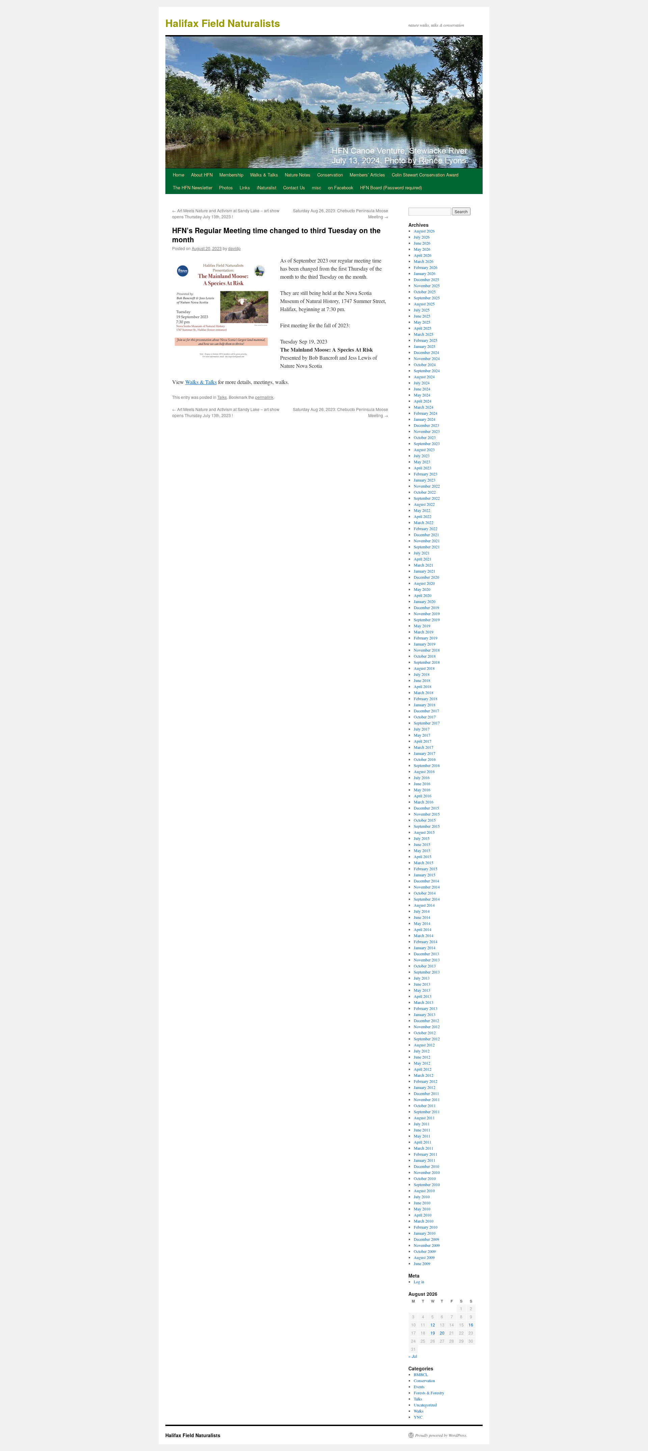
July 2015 (422, 838)
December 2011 (426, 1093)
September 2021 (427, 546)
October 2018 (425, 656)
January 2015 (424, 874)
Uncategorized (425, 1404)
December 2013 (426, 953)
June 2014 (422, 917)
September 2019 (427, 619)
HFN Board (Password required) (391, 187)
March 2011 (423, 1148)
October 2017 (425, 716)
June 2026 (422, 243)
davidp (234, 248)
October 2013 (425, 965)
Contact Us (294, 187)
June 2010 (422, 1202)
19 (432, 1333)
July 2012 (422, 1050)
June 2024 (422, 388)
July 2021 (422, 552)
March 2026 (423, 261)
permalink (264, 397)
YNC (418, 1417)
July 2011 (422, 1123)
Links (245, 187)
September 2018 (427, 662)
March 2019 (423, 631)
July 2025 (422, 309)
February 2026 (425, 267)
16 (470, 1324)
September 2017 (427, 723)
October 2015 (425, 820)
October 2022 (425, 492)
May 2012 (422, 1063)
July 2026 (422, 237)
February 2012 (425, 1081)
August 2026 (424, 231)
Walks (419, 1411)
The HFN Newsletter (192, 187)
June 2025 (422, 316)
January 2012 (424, 1087)
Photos (226, 187)
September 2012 (427, 1038)
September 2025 (427, 297)
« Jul (412, 1356)
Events (419, 1386)
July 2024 (422, 382)
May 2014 (422, 923)
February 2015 (425, 868)
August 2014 (424, 905)
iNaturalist (266, 187)
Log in (419, 1281)
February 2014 (425, 941)
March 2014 (423, 935)
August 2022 (424, 504)
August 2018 (424, 668)
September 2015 (427, 826)
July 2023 (422, 455)
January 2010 (424, 1233)
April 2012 (422, 1069)
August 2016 (424, 771)
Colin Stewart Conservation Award (425, 174)
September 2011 (427, 1111)
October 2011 (425, 1105)
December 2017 (426, 710)
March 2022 (423, 522)
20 (442, 1333)
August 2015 (424, 832)
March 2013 (423, 1002)
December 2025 (426, 279)
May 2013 (422, 990)
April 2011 (422, 1142)
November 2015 (427, 814)
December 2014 (426, 880)
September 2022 (427, 498)
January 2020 (424, 601)
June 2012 (422, 1057)
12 (432, 1324)
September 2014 (427, 899)
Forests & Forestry (429, 1392)
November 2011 (427, 1099)
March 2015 (423, 862)
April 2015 (422, 856)
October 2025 (425, 291)
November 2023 (427, 431)
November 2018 (427, 650)
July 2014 (422, 911)
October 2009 (425, 1251)
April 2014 (422, 929)
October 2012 (425, 1032)
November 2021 (427, 540)
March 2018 (423, 692)
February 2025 (425, 340)
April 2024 (422, 401)
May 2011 (422, 1136)
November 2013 (427, 959)
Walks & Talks (264, 174)
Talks (222, 397)
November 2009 (427, 1245)
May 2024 (422, 395)
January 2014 (424, 947)
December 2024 (426, 352)
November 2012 (427, 1026)
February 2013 (425, 1008)
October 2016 (425, 759)
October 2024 (425, 364)
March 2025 (423, 334)
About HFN (202, 174)
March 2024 (423, 407)
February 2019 (425, 637)
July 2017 (422, 729)
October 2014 (425, 893)
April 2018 (422, 686)
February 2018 (425, 698)
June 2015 (422, 844)
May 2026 (422, 249)
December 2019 (426, 607)
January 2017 (424, 753)
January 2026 (424, 273)
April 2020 (422, 595)
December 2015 (426, 808)
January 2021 (424, 571)
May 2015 (422, 850)
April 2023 (422, 467)
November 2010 (427, 1172)
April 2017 (422, 741)
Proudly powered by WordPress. (441, 1435)
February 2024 (425, 413)
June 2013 (422, 984)
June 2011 (422, 1129)
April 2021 (422, 559)
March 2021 (423, 565)
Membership (231, 174)
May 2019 (422, 625)
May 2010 (422, 1208)
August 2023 (424, 449)
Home (178, 174)
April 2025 (422, 328)
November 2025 (427, 285)
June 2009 (422, 1263)
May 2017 (422, 735)
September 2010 (427, 1184)
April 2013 (422, 996)
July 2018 (422, 674)
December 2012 (426, 1020)
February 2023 (425, 473)
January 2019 (424, 644)
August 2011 (424, 1117)
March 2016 (423, 801)
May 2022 (422, 510)
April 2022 (422, 516)
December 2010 (426, 1166)
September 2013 (427, 972)
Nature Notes (297, 174)
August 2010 (424, 1190)
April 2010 (422, 1214)
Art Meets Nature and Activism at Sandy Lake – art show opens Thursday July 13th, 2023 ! (225, 213)
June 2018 (422, 680)
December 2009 (426, 1239)
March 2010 (423, 1221)
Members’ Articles (367, 174)
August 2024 (424, 376)
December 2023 (426, 425)
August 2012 (424, 1044)
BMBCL (421, 1374)
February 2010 (425, 1227)
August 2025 (424, 303)
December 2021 (426, 534)
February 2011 (425, 1154)
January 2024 (424, 419)
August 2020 (424, 583)
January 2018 (424, 704)
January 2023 (424, 480)
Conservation (330, 174)
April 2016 (422, 795)
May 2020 (422, 589)
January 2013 (424, 1014)
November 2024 (427, 358)
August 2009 (424, 1257)
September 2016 (427, 765)
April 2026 (422, 255)
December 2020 (426, 577)
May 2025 (422, 322)
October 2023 (425, 437)
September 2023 (427, 443)
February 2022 (425, 528)
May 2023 (422, 461)
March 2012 (423, 1075)
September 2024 (427, 370)
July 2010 (422, 1196)
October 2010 (425, 1178)
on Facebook (340, 187)
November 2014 (427, 886)
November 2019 (427, 613)
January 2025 (424, 346)
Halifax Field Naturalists (222, 23)
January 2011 (424, 1160)
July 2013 (422, 978)
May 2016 (422, 789)
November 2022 (427, 486)
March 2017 (423, 747)
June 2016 (422, 783)
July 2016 (422, 777)
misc (316, 187)
